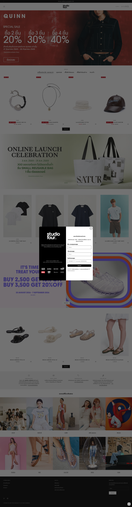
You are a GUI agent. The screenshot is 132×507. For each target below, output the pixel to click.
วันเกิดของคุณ (71, 258)
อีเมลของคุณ (71, 251)
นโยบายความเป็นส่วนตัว (84, 269)
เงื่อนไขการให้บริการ (75, 269)
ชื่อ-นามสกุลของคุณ (72, 244)
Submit (79, 265)
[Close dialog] (91, 228)
